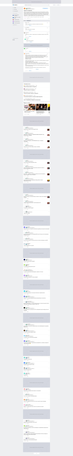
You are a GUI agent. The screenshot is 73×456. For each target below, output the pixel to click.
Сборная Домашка (30, 454)
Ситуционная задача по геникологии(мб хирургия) (33, 96)
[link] (29, 109)
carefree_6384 (26, 95)
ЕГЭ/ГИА (28, 291)
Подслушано (29, 206)
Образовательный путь (31, 85)
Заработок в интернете (30, 227)
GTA (28, 265)
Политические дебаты (30, 368)
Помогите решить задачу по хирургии (31, 93)
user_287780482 (27, 85)
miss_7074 (26, 98)
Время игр (28, 389)
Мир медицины (30, 95)
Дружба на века (29, 98)
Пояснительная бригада (30, 432)
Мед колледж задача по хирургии (30, 86)
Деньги (28, 244)
